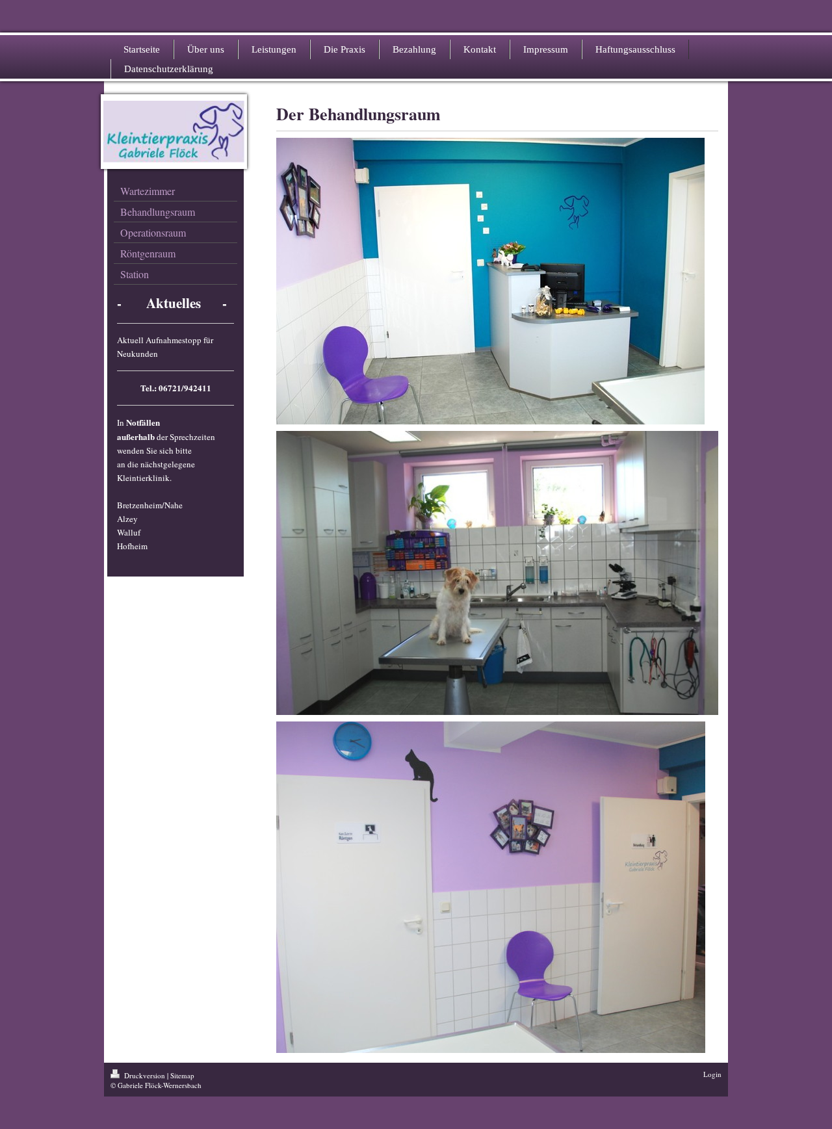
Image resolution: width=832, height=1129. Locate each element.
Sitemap (182, 1075)
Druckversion (144, 1075)
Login (712, 1074)
